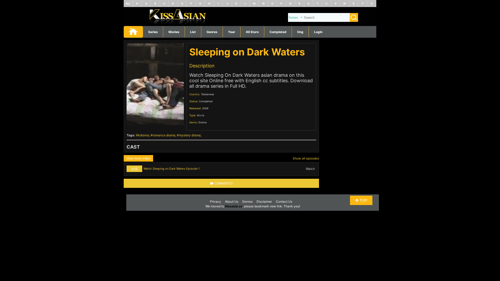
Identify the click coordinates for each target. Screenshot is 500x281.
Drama (202, 122)
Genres (247, 201)
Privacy (215, 201)
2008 (205, 108)
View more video (138, 158)
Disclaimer (264, 201)
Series (153, 32)
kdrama (143, 135)
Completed (278, 32)
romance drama (164, 135)
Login (318, 32)
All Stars (252, 32)
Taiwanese (207, 94)
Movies (173, 32)
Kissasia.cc (233, 206)
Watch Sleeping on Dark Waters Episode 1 (171, 168)
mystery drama (190, 135)
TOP (363, 200)
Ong (300, 32)
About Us (231, 201)
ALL (128, 3)
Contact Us (284, 201)
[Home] (250, 25)
